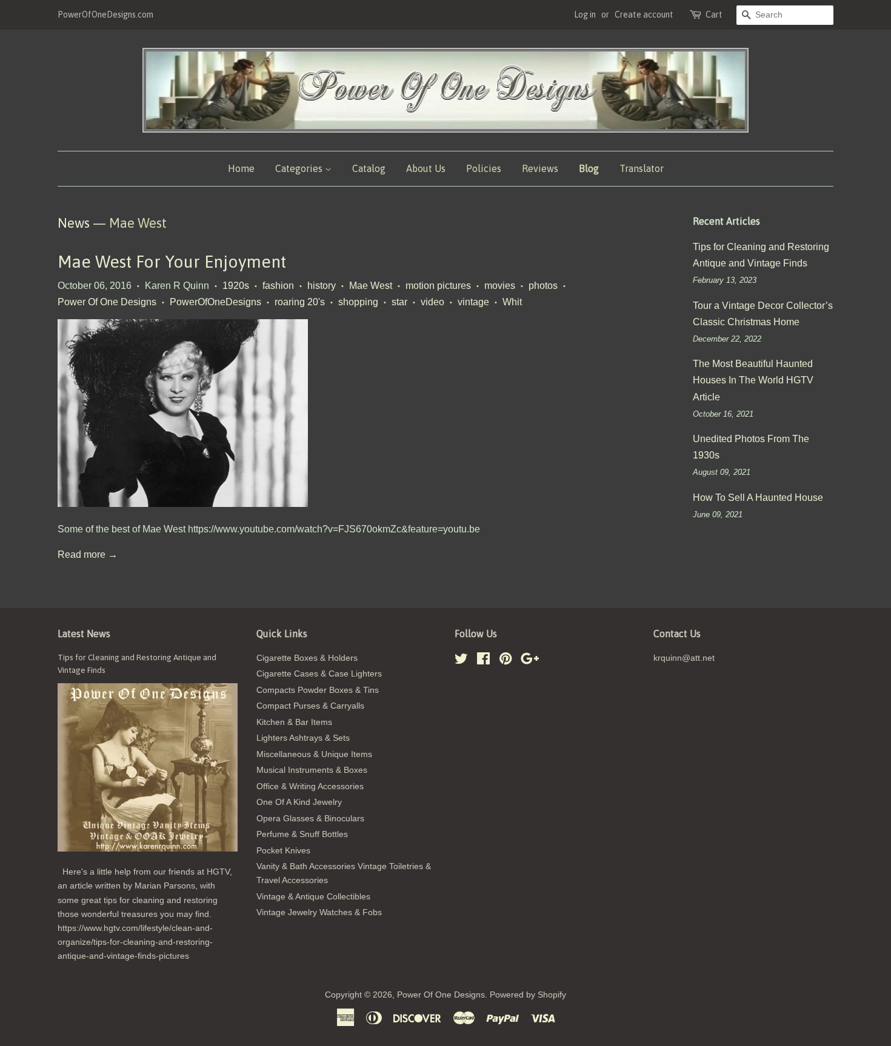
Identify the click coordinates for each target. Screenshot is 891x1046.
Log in (585, 14)
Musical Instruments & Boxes (311, 770)
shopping (358, 302)
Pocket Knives (283, 850)
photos (543, 285)
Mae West (370, 285)
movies (499, 285)
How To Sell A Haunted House (758, 497)
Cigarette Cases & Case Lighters (319, 673)
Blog (589, 168)
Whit (512, 302)
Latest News (84, 633)
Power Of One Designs (107, 302)
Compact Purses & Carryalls (310, 705)
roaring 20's (300, 302)
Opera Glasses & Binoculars (310, 818)
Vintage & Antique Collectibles (313, 896)
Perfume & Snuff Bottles (302, 834)
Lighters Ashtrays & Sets (303, 738)
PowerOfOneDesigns (215, 302)
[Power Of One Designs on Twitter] (461, 661)
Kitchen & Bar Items (294, 722)
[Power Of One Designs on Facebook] (483, 661)
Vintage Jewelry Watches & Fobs (319, 912)
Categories (300, 168)
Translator (641, 168)
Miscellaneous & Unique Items (314, 754)
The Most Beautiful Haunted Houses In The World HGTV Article (753, 380)
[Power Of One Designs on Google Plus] (530, 661)
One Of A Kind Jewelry (299, 802)
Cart (714, 14)
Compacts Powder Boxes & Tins (317, 690)
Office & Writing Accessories (310, 786)
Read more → (88, 554)
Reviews (540, 168)
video (432, 302)
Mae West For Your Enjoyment (172, 261)
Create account (644, 14)
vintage (473, 302)
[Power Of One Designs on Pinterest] (505, 661)
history (321, 285)
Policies (483, 168)
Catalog (368, 168)
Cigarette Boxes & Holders (307, 658)
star (399, 302)
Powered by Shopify (528, 994)
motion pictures (438, 285)
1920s (235, 285)
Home (241, 168)
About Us (426, 168)
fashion (278, 285)
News (74, 223)
